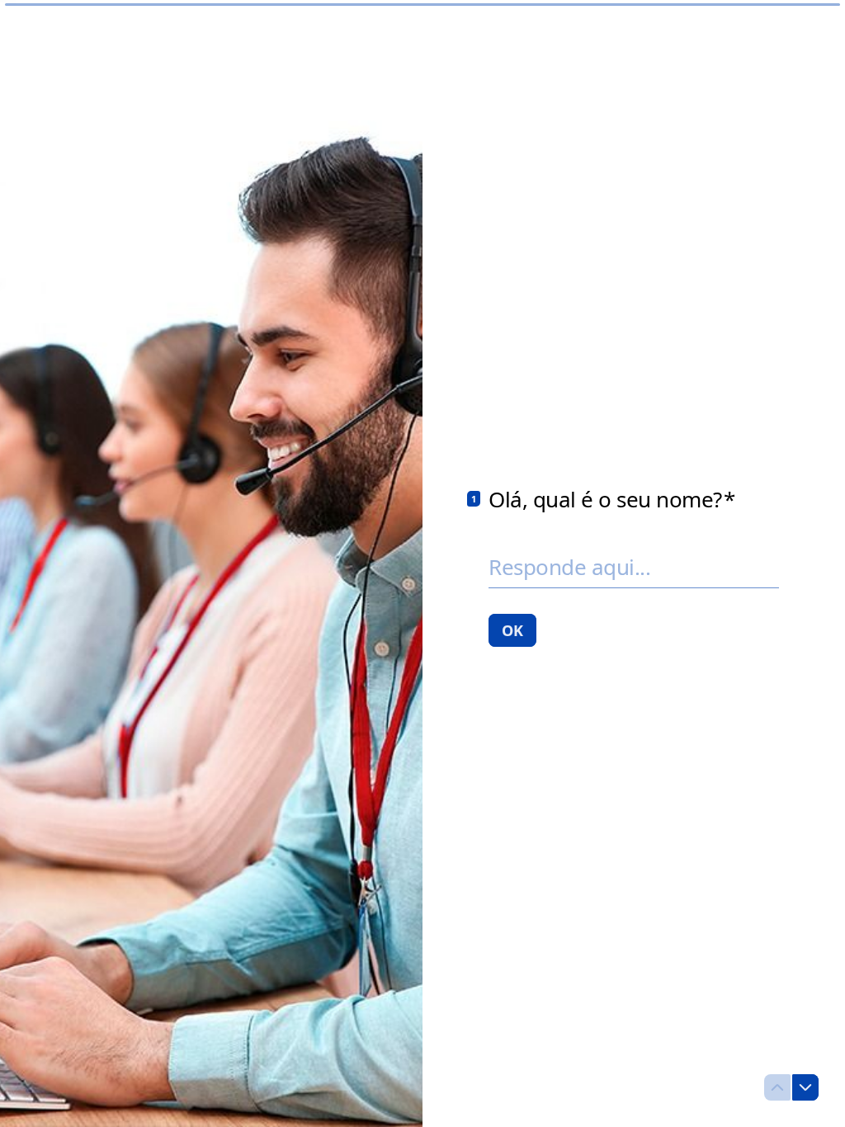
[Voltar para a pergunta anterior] (777, 1087)
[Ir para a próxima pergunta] (805, 1087)
